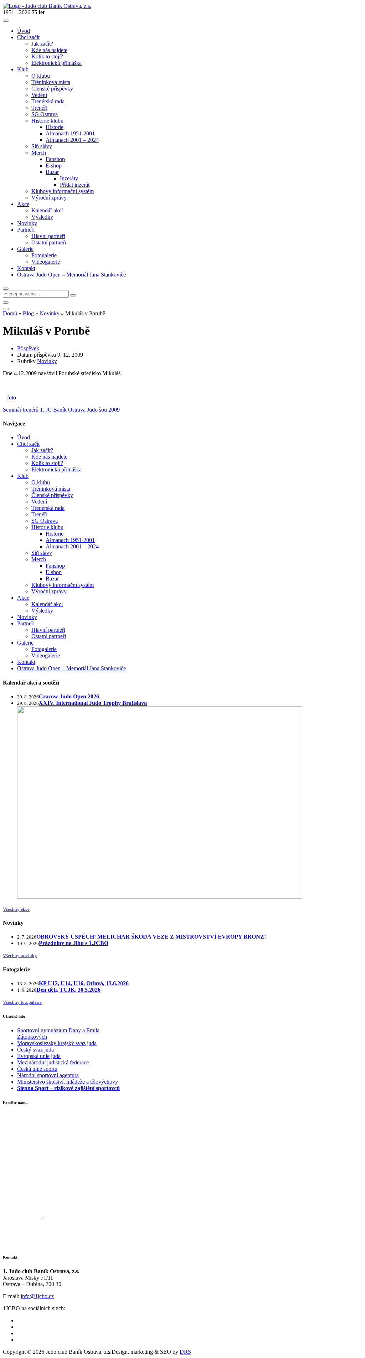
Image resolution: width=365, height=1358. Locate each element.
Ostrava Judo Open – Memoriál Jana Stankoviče (71, 668)
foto (11, 397)
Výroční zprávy (49, 591)
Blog (28, 313)
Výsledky (42, 611)
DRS (185, 1352)
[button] (6, 289)
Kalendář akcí (47, 604)
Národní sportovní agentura (48, 1075)
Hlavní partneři (48, 630)
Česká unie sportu (37, 1069)
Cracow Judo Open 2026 (69, 696)
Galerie (25, 643)
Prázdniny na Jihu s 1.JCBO (73, 943)
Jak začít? (42, 450)
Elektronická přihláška (56, 469)
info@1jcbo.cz (37, 1296)
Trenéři (39, 514)
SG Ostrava (44, 521)
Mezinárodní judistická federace (53, 1062)
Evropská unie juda (39, 1056)
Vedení (39, 502)
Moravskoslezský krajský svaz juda (57, 1043)
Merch (38, 559)
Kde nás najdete (49, 457)
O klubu (40, 482)
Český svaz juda (35, 1050)
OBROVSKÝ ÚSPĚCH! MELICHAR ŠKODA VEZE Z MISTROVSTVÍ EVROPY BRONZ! (151, 937)
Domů (10, 313)
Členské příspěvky (52, 495)
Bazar (52, 578)
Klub (23, 476)
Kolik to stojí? (47, 463)
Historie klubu (47, 527)
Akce (23, 598)
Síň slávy (41, 553)
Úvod (23, 437)
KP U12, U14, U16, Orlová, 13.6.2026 (84, 983)
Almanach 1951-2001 (70, 540)
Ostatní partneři (48, 636)
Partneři (26, 623)
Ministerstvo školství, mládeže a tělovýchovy (67, 1082)
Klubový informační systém (62, 585)
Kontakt (26, 662)
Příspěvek (28, 348)
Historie (54, 534)
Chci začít (28, 444)
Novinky (50, 313)
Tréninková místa (50, 489)
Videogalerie (45, 655)
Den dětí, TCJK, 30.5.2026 (68, 990)
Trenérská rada (48, 508)
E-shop (54, 572)
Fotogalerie (44, 649)
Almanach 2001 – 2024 (72, 546)
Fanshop (55, 566)
